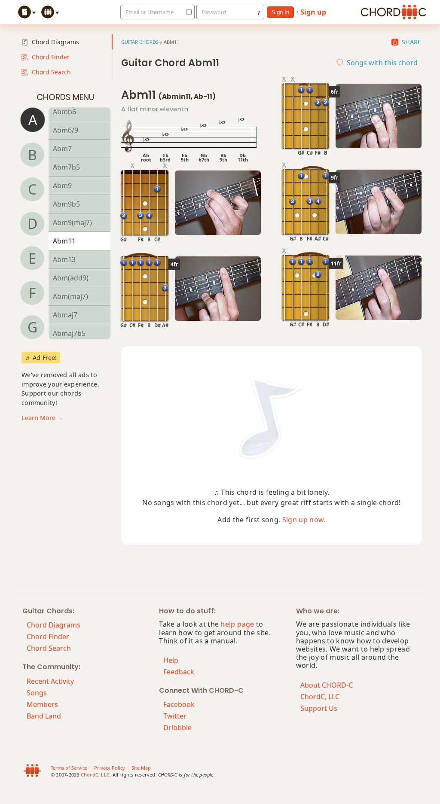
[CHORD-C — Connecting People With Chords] (393, 12)
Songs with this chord (382, 62)
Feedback (178, 671)
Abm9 (62, 185)
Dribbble (177, 727)
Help (170, 660)
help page (237, 624)
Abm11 (64, 241)
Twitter (174, 716)
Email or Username (149, 12)
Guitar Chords (140, 42)
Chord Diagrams (55, 42)
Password (214, 12)
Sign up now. (304, 519)
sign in (280, 12)
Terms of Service (69, 767)
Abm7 (62, 148)
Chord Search (51, 72)
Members (42, 704)
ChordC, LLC (319, 696)
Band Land (44, 716)
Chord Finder (51, 57)
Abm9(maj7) (72, 222)
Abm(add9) (71, 278)
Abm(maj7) (70, 296)
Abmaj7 (65, 315)
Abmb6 (64, 111)
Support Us (318, 708)
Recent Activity (50, 681)
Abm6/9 (65, 130)
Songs (37, 692)
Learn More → (42, 418)
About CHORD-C (326, 685)
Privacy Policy (109, 767)
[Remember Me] (186, 12)
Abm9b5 (66, 204)
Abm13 (64, 259)
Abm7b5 (66, 167)
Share (411, 42)
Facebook (179, 704)
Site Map (141, 767)
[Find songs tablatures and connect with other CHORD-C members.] (51, 12)
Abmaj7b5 (69, 333)
